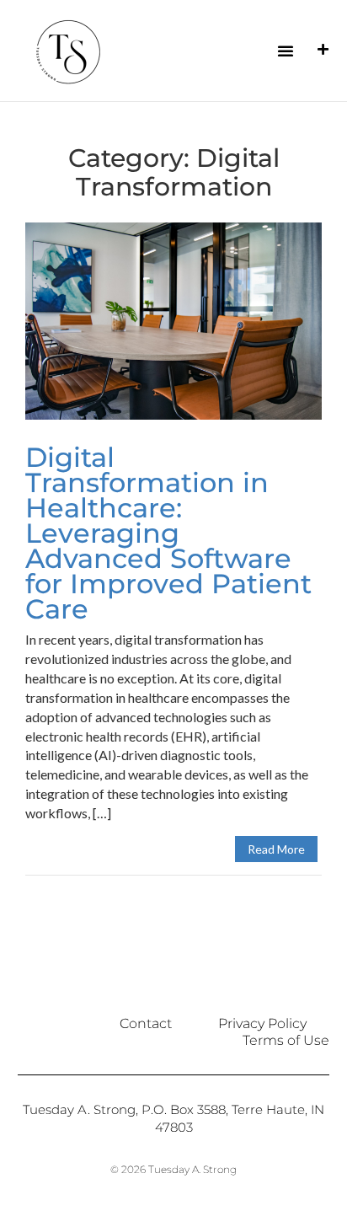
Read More (276, 849)
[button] (285, 50)
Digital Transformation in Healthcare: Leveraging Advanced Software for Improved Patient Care (168, 533)
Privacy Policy (262, 1023)
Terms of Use (286, 1040)
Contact (146, 1023)
